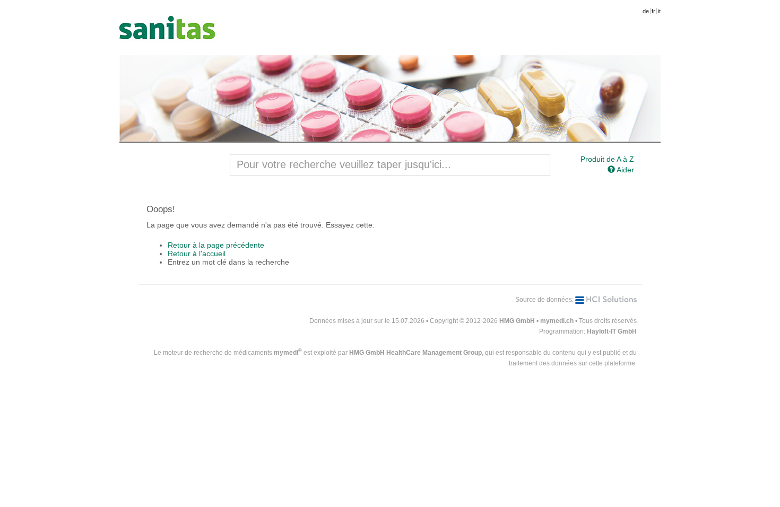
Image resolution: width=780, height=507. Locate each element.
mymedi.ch (557, 321)
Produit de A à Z (607, 159)
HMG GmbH (517, 321)
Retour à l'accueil (197, 253)
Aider (624, 169)
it (659, 11)
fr (653, 11)
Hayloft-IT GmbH (612, 331)
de (646, 11)
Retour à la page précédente (216, 245)
